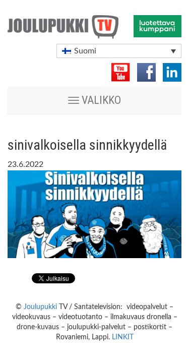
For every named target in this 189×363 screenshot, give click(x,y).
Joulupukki (40, 307)
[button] (118, 51)
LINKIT (123, 337)
